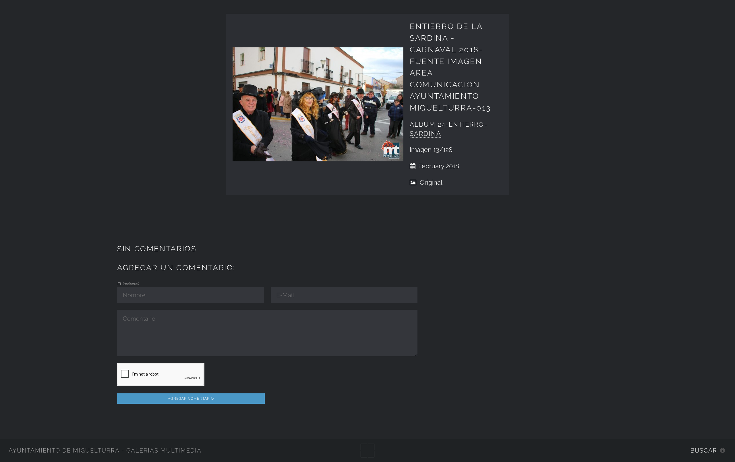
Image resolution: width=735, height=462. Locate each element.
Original (431, 182)
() (130, 283)
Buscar (703, 450)
